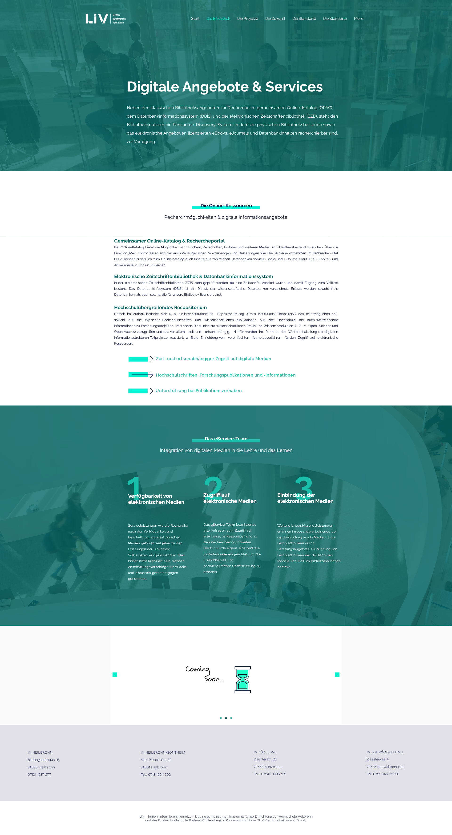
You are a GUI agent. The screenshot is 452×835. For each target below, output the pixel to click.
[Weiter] (337, 675)
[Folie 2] (226, 718)
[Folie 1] (221, 718)
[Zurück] (115, 675)
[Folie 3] (231, 718)
